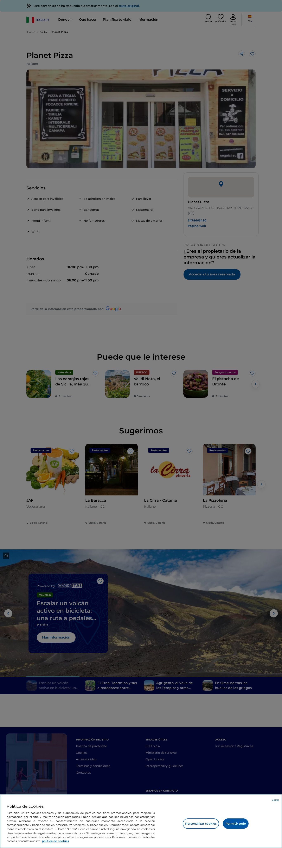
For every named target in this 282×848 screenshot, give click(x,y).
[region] (141, 821)
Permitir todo (235, 823)
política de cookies (55, 841)
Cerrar (275, 799)
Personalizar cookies (201, 823)
